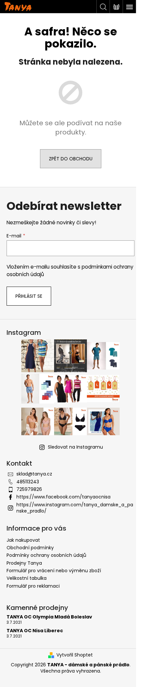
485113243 (27, 481)
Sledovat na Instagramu (75, 447)
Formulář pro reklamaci (33, 586)
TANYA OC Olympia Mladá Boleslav (49, 617)
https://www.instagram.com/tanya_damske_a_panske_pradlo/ (74, 507)
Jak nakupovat (23, 540)
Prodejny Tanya (24, 563)
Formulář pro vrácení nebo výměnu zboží (54, 570)
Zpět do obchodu (70, 158)
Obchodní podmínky (30, 547)
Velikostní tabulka (27, 578)
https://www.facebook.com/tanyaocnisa (63, 497)
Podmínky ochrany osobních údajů (46, 555)
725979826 (29, 489)
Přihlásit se (28, 296)
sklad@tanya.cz (34, 474)
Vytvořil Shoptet (74, 655)
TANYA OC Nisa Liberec (35, 630)
